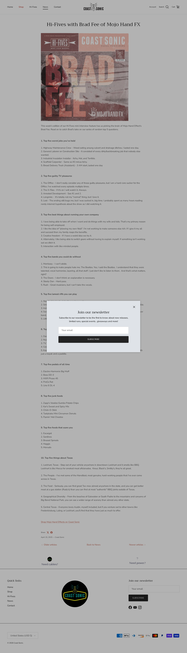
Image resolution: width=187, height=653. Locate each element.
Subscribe (93, 339)
